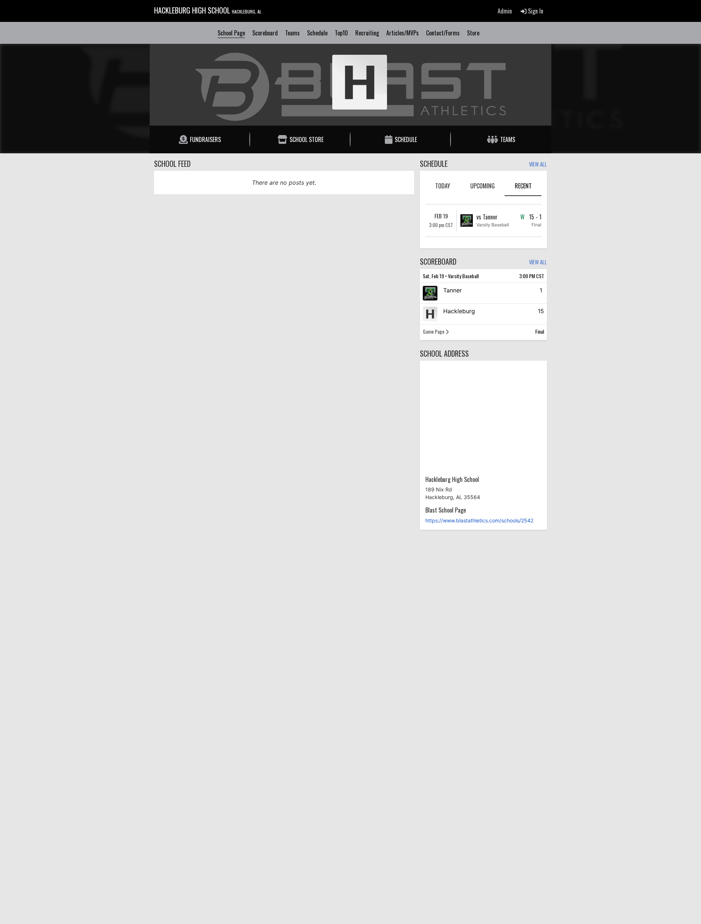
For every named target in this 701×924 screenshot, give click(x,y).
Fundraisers (205, 139)
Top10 (341, 32)
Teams (292, 32)
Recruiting (367, 32)
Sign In (534, 11)
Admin (505, 11)
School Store (306, 139)
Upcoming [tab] (482, 185)
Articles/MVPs (402, 32)
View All (538, 164)
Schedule (317, 32)
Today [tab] (442, 185)
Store (473, 32)
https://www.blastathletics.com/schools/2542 (479, 520)
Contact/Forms (443, 32)
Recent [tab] (523, 185)
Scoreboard (265, 32)
